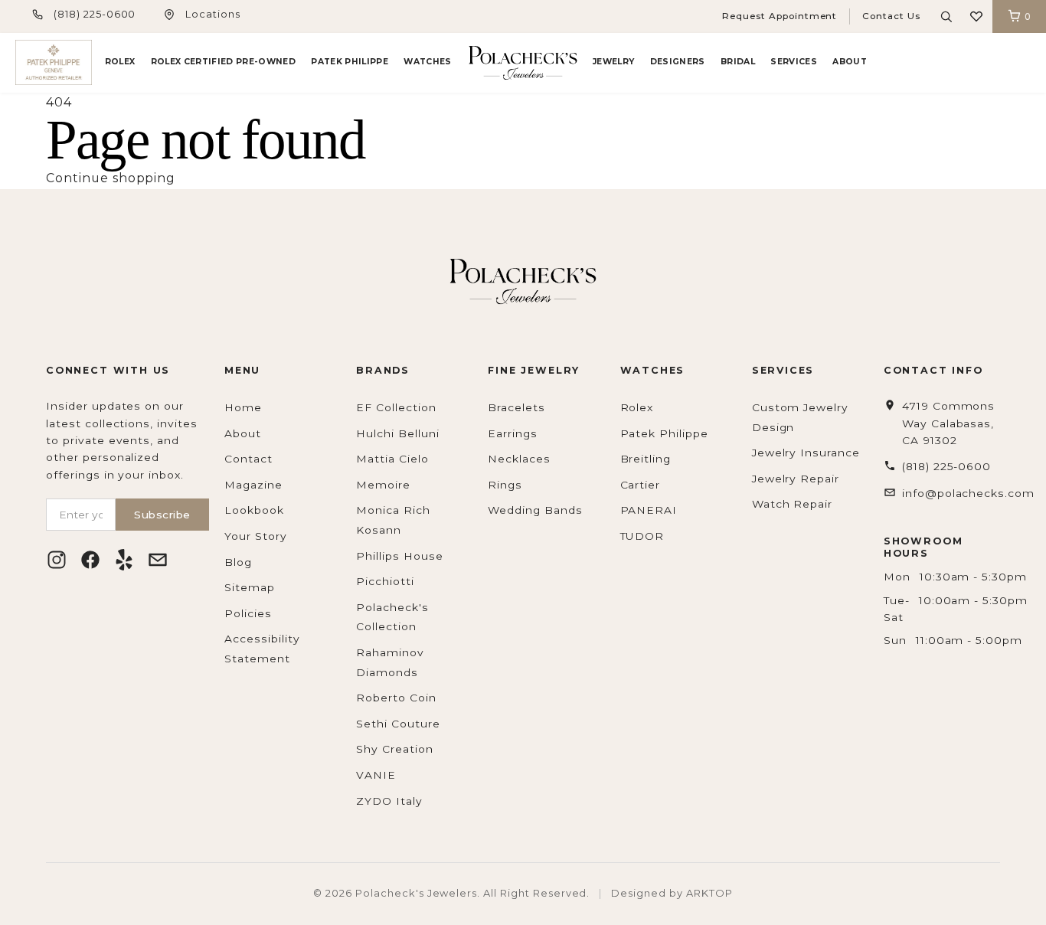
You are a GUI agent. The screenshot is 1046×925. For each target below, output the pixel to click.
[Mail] (157, 559)
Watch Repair (792, 504)
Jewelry (613, 62)
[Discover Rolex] (973, 63)
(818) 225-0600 (95, 14)
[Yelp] (124, 559)
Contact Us (891, 16)
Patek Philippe (349, 62)
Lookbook (254, 510)
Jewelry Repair (795, 478)
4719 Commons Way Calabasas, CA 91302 (948, 423)
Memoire (383, 485)
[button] (976, 16)
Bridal (738, 62)
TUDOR (642, 536)
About (849, 62)
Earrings (513, 433)
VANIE (376, 775)
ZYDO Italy (389, 801)
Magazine (253, 485)
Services (793, 62)
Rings (505, 485)
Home (243, 407)
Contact (248, 459)
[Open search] (946, 17)
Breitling (646, 459)
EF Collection (396, 407)
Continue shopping (110, 178)
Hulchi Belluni (397, 433)
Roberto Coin (396, 697)
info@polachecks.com (968, 493)
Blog (238, 562)
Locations (212, 14)
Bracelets (516, 407)
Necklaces (519, 459)
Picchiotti (385, 581)
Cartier (640, 485)
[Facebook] (90, 559)
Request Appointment (779, 16)
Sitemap (249, 587)
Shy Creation (394, 749)
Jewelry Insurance (806, 452)
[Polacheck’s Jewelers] (53, 62)
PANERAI (649, 510)
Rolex (120, 62)
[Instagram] (56, 559)
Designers (677, 62)
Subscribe (162, 514)
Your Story (255, 536)
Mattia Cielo (392, 459)
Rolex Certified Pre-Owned (223, 62)
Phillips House (399, 556)
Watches (427, 62)
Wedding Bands (535, 510)
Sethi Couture (398, 723)
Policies (248, 613)
